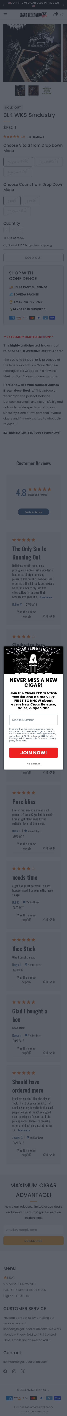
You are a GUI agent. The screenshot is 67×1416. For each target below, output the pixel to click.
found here (21, 740)
